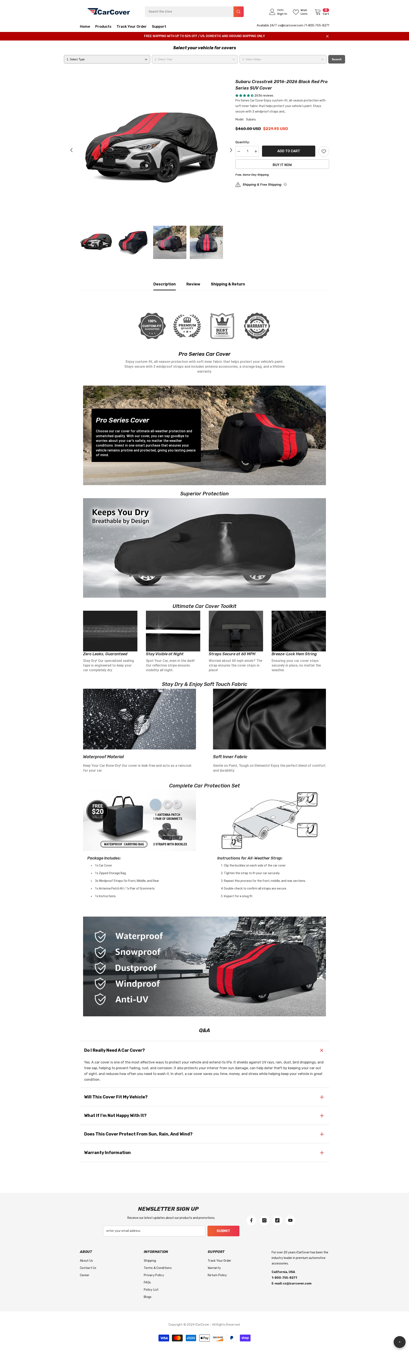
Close (327, 36)
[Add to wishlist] (323, 151)
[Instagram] (264, 1220)
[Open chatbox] (400, 1342)
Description (164, 284)
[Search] (194, 11)
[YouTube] (290, 1220)
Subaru (251, 119)
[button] (71, 150)
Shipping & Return (228, 284)
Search (337, 59)
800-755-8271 (318, 25)
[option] (151, 149)
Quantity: (242, 142)
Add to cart (288, 151)
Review (193, 284)
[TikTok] (277, 1220)
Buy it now (282, 165)
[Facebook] (251, 1220)
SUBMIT (223, 1231)
